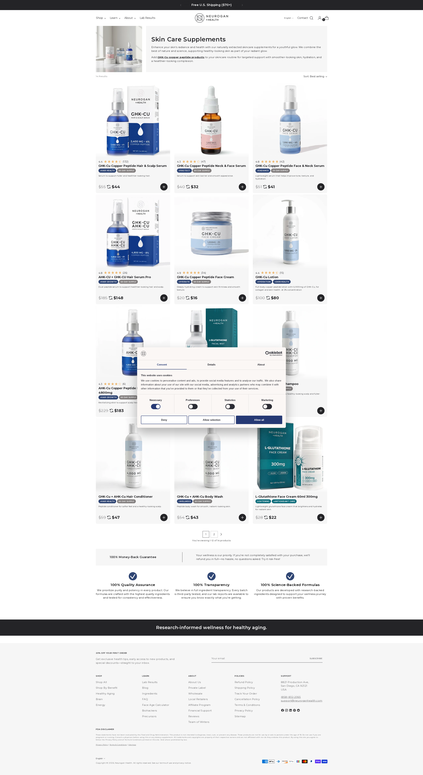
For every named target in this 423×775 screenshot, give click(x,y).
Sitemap (240, 716)
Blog (145, 687)
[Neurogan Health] (211, 18)
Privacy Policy (244, 710)
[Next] (242, 5)
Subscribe (316, 658)
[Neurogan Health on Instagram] (287, 711)
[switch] (193, 406)
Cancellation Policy (247, 699)
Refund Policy (244, 682)
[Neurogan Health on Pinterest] (295, 711)
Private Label (197, 687)
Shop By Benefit (106, 687)
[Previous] (180, 5)
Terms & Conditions (247, 704)
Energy (100, 704)
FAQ (145, 699)
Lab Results (149, 682)
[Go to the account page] (318, 18)
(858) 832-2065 (291, 697)
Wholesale (195, 693)
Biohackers (149, 710)
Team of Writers (198, 721)
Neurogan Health (123, 763)
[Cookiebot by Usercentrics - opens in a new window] (267, 353)
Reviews (193, 716)
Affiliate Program (199, 704)
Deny (164, 419)
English (287, 18)
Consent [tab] (162, 364)
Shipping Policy (245, 687)
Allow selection (211, 419)
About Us (194, 682)
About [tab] (261, 364)
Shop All (101, 682)
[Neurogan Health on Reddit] (299, 711)
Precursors (149, 716)
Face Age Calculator (155, 704)
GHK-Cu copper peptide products (181, 57)
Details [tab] (212, 364)
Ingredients (149, 693)
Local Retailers (198, 699)
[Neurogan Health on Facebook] (283, 711)
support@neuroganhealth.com (301, 700)
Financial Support (200, 710)
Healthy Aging (105, 693)
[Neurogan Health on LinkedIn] (291, 711)
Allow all (259, 419)
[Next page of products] (221, 534)
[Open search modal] (311, 18)
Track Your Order (246, 693)
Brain (99, 699)
